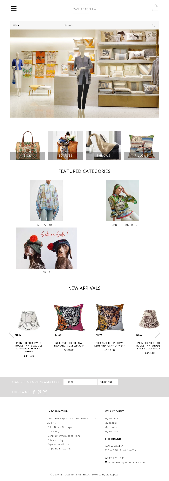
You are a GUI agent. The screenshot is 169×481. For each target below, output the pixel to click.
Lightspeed (112, 474)
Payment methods (58, 444)
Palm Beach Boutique (60, 427)
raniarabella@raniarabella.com (127, 462)
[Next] (153, 73)
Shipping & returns (58, 448)
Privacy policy (55, 440)
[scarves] (84, 73)
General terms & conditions (64, 435)
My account (111, 418)
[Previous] (15, 73)
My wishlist (111, 431)
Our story (53, 431)
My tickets (111, 427)
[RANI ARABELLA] (90, 9)
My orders (111, 422)
